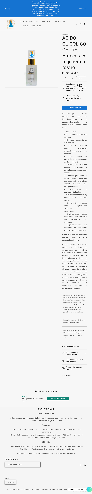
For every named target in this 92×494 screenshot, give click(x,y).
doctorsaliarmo (16, 489)
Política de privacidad (56, 489)
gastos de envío (81, 76)
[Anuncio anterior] (30, 9)
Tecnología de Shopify (27, 489)
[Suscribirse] (38, 464)
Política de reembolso (41, 489)
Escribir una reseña (58, 398)
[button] (61, 22)
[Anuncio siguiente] (62, 9)
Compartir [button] (68, 375)
